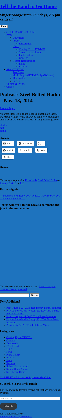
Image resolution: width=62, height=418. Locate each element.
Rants (9, 360)
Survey (16, 81)
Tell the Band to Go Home (28, 6)
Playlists (17, 40)
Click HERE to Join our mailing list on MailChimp (25, 377)
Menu (3, 26)
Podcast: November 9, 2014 (15, 195)
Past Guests (18, 72)
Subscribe (9, 406)
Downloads (18, 37)
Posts (9, 34)
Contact (10, 86)
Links (9, 349)
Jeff (22, 183)
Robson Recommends (24, 60)
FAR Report (25, 43)
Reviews (23, 66)
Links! (22, 63)
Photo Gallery (26, 55)
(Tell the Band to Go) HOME (21, 32)
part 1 (3, 128)
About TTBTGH (15, 69)
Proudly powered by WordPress (16, 416)
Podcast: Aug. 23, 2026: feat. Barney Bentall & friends (33, 307)
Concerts (23, 58)
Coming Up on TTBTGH (32, 49)
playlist (3, 125)
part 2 (3, 130)
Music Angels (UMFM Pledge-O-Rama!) (33, 75)
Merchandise (19, 78)
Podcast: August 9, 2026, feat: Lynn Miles (27, 325)
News (16, 46)
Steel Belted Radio (47, 180)
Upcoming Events (15, 83)
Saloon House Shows (30, 52)
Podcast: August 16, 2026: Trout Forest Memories (31, 316)
